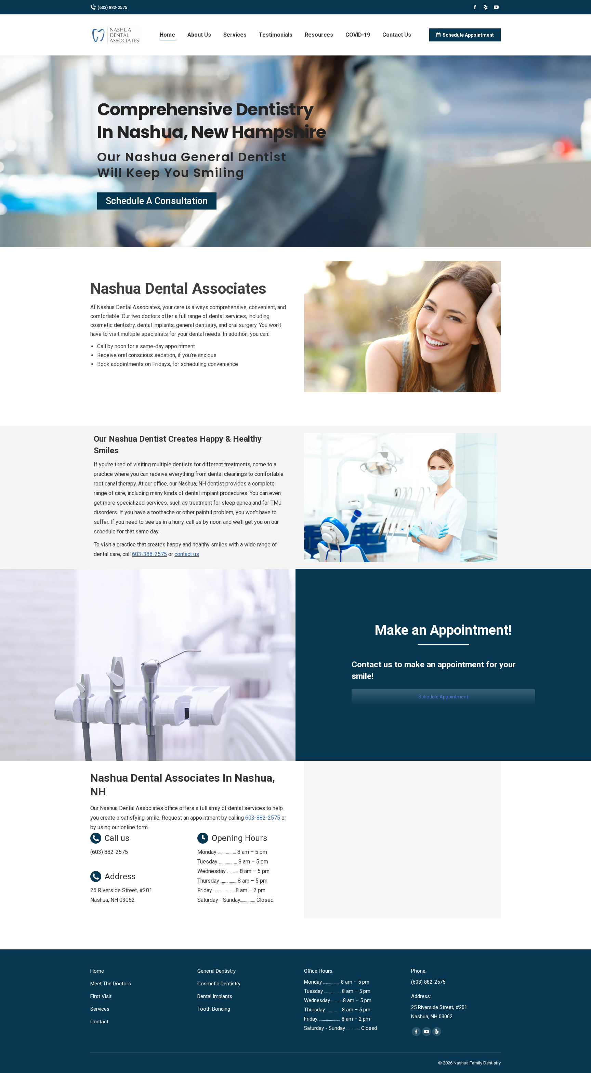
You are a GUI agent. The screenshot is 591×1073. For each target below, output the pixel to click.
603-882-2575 (262, 818)
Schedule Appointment (443, 696)
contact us (186, 554)
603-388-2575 (149, 554)
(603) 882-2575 (112, 7)
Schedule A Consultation (157, 200)
